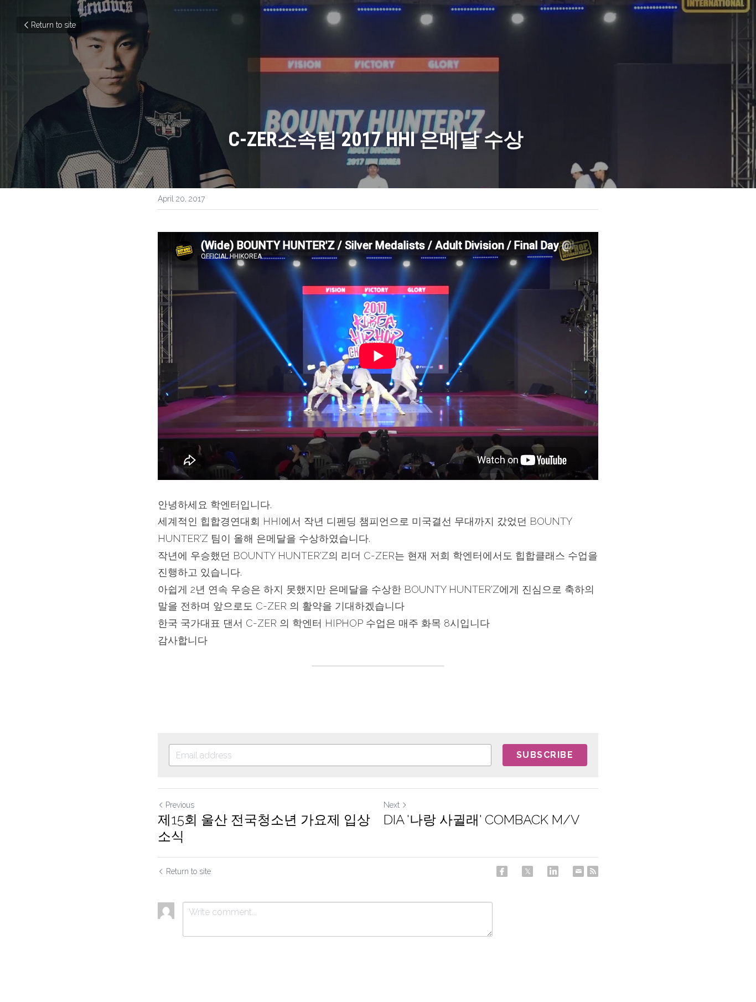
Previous (179, 804)
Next (392, 804)
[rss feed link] (592, 871)
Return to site (53, 24)
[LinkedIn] (552, 871)
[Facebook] (502, 871)
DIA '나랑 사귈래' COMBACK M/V (481, 820)
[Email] (578, 871)
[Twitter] (527, 871)
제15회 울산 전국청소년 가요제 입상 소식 (264, 828)
